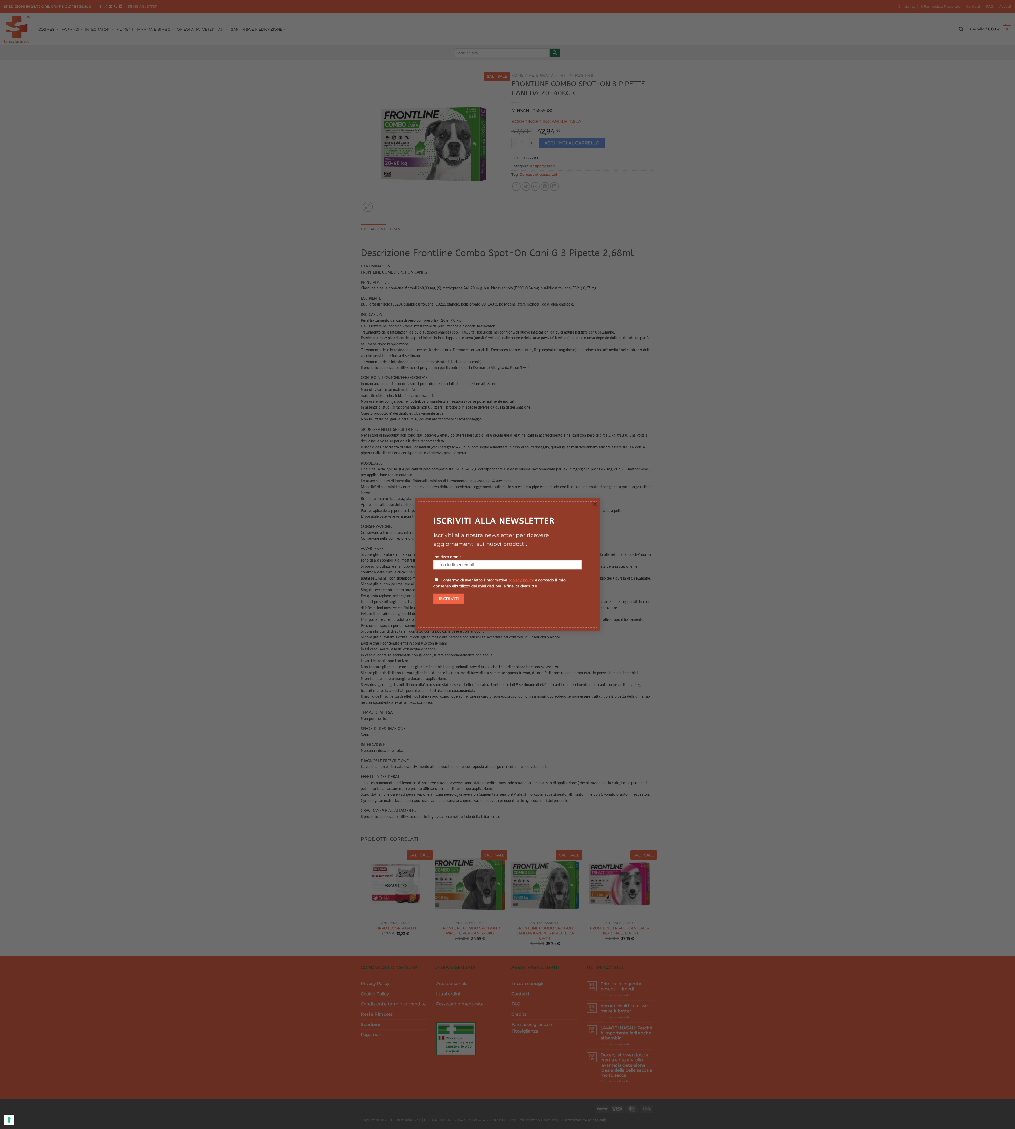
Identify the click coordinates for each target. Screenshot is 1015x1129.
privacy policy (521, 580)
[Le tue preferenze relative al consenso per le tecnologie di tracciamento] (9, 1120)
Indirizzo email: (447, 556)
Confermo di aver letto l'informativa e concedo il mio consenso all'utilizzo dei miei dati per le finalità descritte (499, 583)
